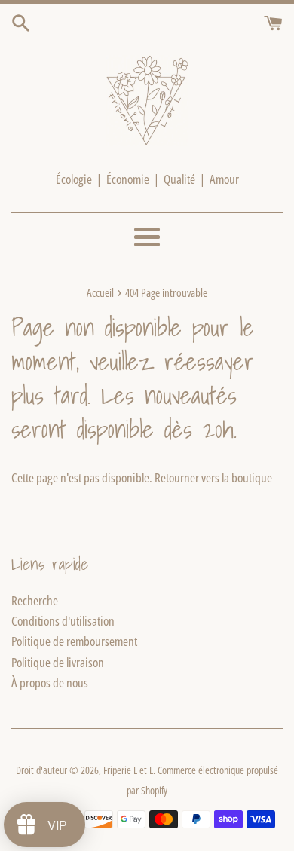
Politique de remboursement (74, 641)
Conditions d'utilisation (63, 620)
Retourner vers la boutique (213, 477)
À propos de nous (49, 682)
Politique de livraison (57, 662)
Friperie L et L (128, 770)
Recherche (34, 600)
